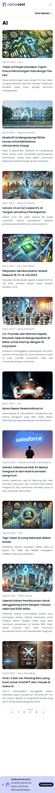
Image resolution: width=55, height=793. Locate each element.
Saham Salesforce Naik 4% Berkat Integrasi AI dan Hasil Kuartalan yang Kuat (25, 471)
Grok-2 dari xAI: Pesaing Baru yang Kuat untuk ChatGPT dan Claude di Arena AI (26, 682)
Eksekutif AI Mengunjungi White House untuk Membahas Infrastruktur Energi (23, 141)
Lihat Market (42, 13)
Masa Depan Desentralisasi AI (22, 408)
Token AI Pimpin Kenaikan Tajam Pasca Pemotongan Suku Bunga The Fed (27, 71)
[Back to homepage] (14, 5)
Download (46, 784)
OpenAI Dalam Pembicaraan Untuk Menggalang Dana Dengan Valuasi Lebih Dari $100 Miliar (26, 605)
